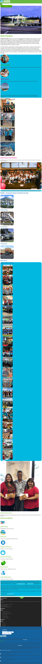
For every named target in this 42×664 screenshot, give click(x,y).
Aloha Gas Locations (5, 611)
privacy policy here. (10, 593)
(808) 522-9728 (30, 583)
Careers (3, 624)
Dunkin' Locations (5, 616)
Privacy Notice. (25, 639)
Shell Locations (4, 614)
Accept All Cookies (6, 633)
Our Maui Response (5, 617)
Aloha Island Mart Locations (6, 613)
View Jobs (6, 6)
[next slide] (4, 460)
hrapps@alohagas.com (21, 583)
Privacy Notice (5, 629)
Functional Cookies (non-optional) (6, 650)
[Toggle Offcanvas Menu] (1, 4)
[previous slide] (3, 460)
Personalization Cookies (4, 657)
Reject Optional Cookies (8, 632)
